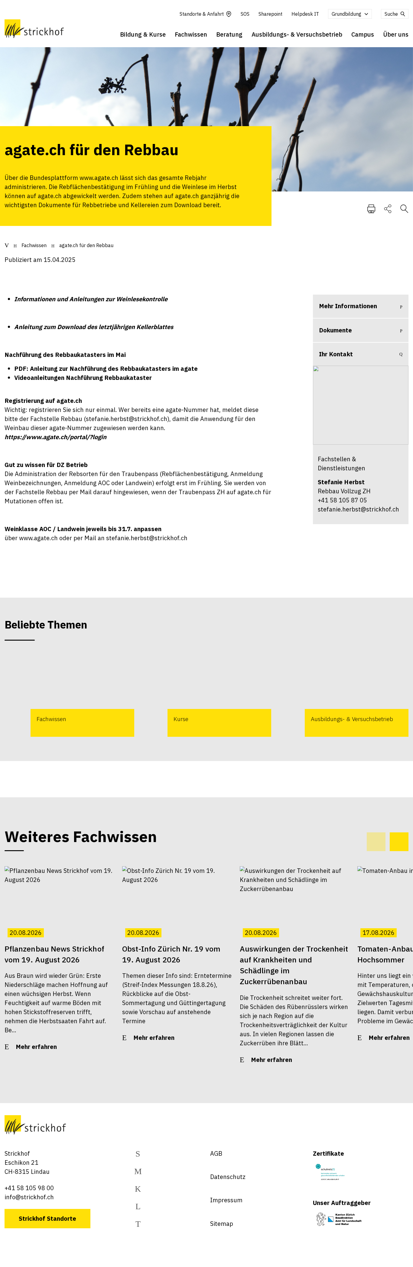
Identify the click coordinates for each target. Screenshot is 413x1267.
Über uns (395, 34)
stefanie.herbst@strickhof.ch (126, 419)
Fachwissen (191, 34)
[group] (69, 694)
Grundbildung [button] (346, 14)
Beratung (229, 34)
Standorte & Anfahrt (202, 14)
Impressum (226, 1200)
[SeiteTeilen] (388, 208)
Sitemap (221, 1224)
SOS (245, 14)
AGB (216, 1153)
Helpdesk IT (305, 14)
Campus (362, 34)
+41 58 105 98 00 (29, 1188)
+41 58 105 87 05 (342, 500)
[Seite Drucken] (371, 208)
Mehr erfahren (36, 1047)
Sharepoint (270, 14)
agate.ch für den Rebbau (86, 245)
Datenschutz (228, 1177)
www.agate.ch (38, 538)
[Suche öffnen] (404, 208)
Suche (391, 14)
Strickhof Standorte (47, 1218)
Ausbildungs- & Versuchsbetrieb (297, 34)
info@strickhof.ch (29, 1197)
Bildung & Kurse (143, 34)
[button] (399, 841)
